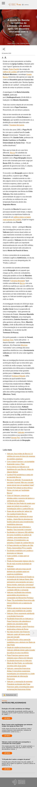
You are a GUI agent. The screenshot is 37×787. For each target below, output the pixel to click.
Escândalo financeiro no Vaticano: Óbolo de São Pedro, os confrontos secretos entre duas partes (19, 663)
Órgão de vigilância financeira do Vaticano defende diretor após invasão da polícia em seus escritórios (21, 650)
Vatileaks (21, 432)
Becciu (12, 153)
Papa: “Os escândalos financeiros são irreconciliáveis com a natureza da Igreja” (21, 602)
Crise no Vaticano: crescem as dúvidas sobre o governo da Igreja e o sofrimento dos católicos (20, 498)
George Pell (15, 438)
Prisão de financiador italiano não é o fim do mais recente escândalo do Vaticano (20, 563)
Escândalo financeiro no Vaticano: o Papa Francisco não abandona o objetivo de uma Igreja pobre (20, 621)
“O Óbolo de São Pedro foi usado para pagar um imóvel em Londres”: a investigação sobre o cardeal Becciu (21, 506)
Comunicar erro (9, 695)
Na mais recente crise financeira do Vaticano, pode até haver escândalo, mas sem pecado (20, 634)
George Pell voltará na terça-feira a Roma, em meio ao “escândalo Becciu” (19, 490)
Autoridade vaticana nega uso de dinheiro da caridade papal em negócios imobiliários (19, 571)
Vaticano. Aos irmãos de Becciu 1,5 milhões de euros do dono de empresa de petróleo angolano (21, 456)
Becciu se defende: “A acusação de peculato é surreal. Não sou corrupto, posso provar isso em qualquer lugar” (20, 482)
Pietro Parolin (14, 69)
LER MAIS (7, 718)
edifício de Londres (10, 72)
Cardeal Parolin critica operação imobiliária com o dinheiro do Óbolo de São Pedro (21, 642)
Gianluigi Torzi (8, 340)
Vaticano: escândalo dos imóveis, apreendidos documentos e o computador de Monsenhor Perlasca (20, 595)
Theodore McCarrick (16, 125)
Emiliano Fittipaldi (18, 376)
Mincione (24, 345)
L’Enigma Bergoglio (17, 281)
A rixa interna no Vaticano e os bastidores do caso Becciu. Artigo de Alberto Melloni (20, 469)
